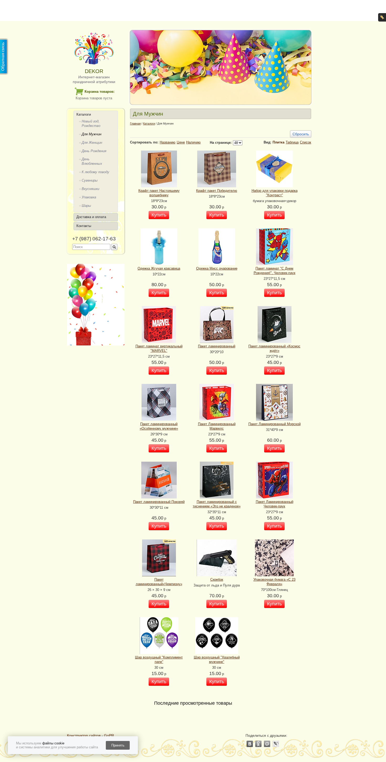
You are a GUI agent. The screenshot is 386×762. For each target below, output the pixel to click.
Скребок (216, 579)
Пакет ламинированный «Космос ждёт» (274, 348)
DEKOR (94, 71)
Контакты (83, 226)
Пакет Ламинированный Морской (274, 424)
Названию (167, 142)
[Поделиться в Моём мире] (267, 744)
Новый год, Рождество (91, 123)
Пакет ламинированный (216, 346)
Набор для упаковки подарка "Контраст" (275, 193)
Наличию (193, 142)
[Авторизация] (382, 17)
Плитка (278, 142)
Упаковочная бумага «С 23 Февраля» (274, 582)
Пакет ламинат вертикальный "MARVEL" (158, 348)
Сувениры (90, 180)
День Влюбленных (92, 161)
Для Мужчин (91, 134)
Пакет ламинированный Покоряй (159, 502)
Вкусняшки (90, 189)
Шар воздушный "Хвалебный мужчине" (217, 659)
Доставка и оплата (91, 217)
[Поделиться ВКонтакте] (250, 744)
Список (305, 142)
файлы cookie (53, 743)
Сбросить (301, 134)
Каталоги (83, 114)
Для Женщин (92, 143)
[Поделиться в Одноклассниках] (258, 744)
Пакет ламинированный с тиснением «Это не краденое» (217, 504)
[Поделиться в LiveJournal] (276, 744)
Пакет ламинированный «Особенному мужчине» (159, 426)
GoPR (109, 735)
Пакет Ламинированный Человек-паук (274, 504)
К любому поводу (95, 172)
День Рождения (94, 151)
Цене (181, 142)
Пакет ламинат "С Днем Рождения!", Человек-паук (274, 270)
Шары (86, 206)
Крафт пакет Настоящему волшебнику (159, 193)
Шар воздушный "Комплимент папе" (159, 659)
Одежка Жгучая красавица (159, 268)
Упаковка (89, 197)
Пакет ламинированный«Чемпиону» (159, 582)
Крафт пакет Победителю (216, 191)
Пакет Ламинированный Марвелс (217, 426)
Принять (117, 745)
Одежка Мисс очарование (216, 268)
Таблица (292, 142)
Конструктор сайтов (84, 735)
